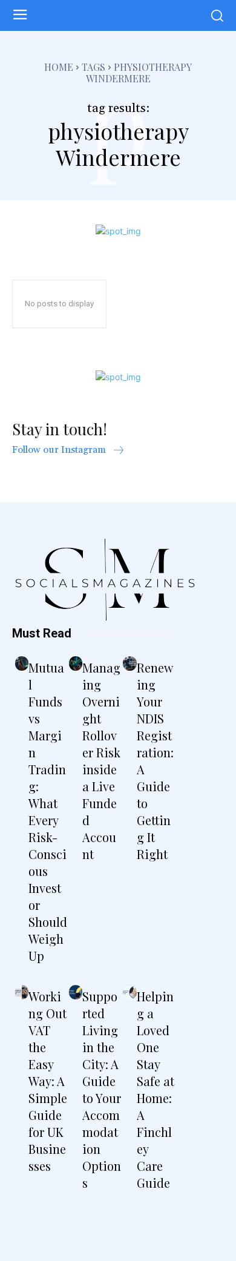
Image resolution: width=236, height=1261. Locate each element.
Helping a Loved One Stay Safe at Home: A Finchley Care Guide (155, 1089)
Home (58, 67)
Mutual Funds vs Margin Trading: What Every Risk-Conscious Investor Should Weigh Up (47, 811)
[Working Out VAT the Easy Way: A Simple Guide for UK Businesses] (21, 992)
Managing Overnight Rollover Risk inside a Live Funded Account (101, 760)
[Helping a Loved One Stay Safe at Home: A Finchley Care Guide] (129, 992)
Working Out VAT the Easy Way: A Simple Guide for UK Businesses (47, 1081)
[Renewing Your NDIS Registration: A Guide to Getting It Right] (129, 663)
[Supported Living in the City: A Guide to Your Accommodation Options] (75, 992)
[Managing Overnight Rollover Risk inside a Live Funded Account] (75, 663)
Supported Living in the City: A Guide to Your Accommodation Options (101, 1089)
